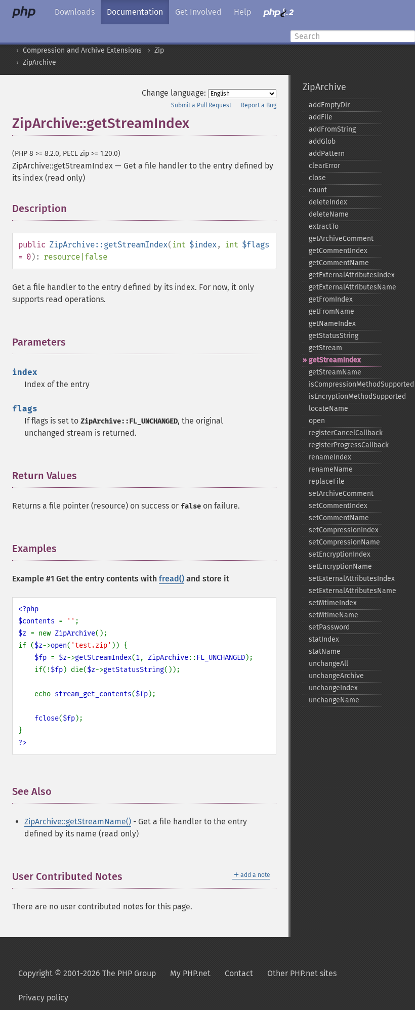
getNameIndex (332, 323)
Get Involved (198, 12)
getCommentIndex (338, 250)
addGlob (322, 141)
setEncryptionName (340, 566)
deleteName (329, 214)
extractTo (324, 226)
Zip (159, 50)
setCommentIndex (338, 505)
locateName (328, 408)
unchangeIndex (333, 688)
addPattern (327, 153)
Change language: (174, 93)
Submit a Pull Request (201, 105)
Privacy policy (43, 997)
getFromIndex (331, 299)
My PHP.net (190, 973)
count (318, 190)
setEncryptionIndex (339, 554)
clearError (324, 165)
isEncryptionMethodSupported (345, 396)
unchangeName (334, 700)
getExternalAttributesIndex (345, 275)
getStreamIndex (335, 360)
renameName (331, 469)
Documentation (135, 12)
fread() (171, 578)
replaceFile (327, 481)
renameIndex (330, 457)
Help (242, 12)
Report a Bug (258, 105)
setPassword (329, 627)
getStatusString (333, 335)
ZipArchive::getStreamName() (77, 821)
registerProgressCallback (345, 445)
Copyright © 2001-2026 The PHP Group (87, 973)
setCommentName (339, 518)
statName (325, 651)
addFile (321, 117)
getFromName (331, 311)
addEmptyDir (329, 105)
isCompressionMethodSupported (345, 384)
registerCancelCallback (345, 433)
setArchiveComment (341, 493)
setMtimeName (333, 615)
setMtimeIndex (333, 603)
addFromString (332, 129)
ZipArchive (39, 62)
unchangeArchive (336, 675)
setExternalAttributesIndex (345, 578)
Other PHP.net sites (302, 973)
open (317, 420)
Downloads (75, 12)
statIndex (324, 639)
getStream (325, 348)
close (317, 178)
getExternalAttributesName (345, 287)
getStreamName (335, 372)
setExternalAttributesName (345, 590)
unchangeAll (328, 663)
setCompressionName (344, 542)
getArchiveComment (341, 238)
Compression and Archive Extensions (82, 50)
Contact (239, 973)
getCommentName (339, 263)
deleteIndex (328, 202)
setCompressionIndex (344, 530)
